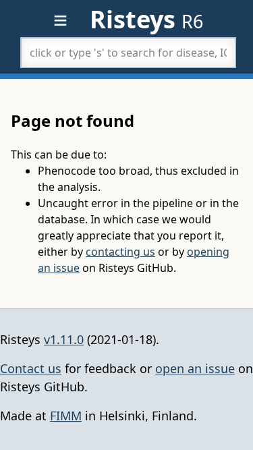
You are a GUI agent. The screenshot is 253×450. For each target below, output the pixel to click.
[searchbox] (128, 52)
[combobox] (128, 52)
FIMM (66, 415)
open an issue (195, 368)
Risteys (146, 19)
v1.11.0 (64, 339)
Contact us (30, 368)
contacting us (120, 251)
